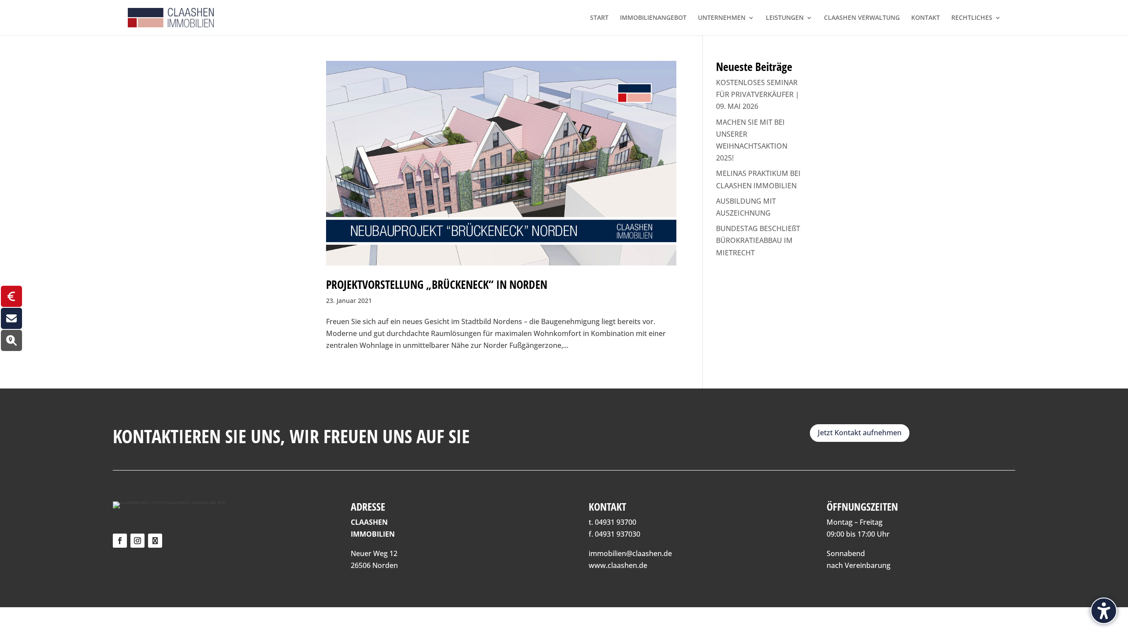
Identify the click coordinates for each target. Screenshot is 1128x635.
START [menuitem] (599, 18)
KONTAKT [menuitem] (925, 18)
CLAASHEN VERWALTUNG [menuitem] (862, 18)
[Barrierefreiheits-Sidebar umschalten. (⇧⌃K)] (1104, 611)
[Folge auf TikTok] (155, 541)
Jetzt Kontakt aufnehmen (860, 432)
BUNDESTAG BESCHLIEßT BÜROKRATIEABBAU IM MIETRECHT (758, 240)
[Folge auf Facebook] (120, 541)
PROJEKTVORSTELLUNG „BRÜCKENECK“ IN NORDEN (436, 284)
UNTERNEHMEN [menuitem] (722, 18)
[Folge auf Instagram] (137, 541)
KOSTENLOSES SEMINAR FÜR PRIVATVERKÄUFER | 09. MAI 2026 (757, 94)
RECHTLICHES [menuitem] (971, 18)
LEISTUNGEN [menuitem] (785, 18)
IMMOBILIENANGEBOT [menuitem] (653, 18)
